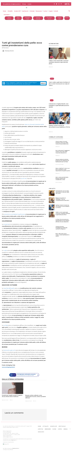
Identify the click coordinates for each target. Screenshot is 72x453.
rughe (5, 250)
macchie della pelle (9, 288)
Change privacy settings (8, 449)
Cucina (45, 11)
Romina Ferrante (59, 182)
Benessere (39, 11)
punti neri (24, 178)
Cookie (29, 4)
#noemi (67, 17)
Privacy (24, 4)
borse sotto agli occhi (9, 350)
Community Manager (59, 164)
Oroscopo (6, 14)
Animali (56, 11)
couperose (6, 224)
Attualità (10, 11)
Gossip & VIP (17, 11)
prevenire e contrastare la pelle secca (14, 214)
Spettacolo (25, 11)
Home (4, 11)
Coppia (50, 11)
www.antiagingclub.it (8, 367)
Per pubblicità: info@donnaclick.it (12, 4)
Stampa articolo (9, 50)
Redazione (51, 66)
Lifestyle (32, 11)
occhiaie (6, 325)
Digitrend (13, 440)
